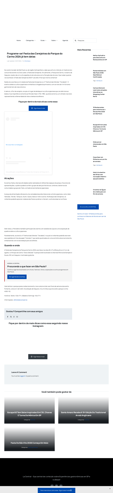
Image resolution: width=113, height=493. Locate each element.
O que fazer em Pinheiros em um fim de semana (100, 159)
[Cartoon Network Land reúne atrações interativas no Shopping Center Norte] (84, 87)
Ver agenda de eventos (17, 277)
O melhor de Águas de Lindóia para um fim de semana (99, 192)
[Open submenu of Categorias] (34, 40)
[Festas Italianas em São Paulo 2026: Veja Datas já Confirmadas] (84, 70)
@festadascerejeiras (20, 300)
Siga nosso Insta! (39, 108)
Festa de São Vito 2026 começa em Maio (29, 443)
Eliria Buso (27, 61)
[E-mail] (17, 317)
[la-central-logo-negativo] (56, 466)
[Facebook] (7, 317)
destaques (99, 80)
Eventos (30, 447)
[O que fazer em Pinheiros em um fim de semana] (84, 156)
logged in (23, 376)
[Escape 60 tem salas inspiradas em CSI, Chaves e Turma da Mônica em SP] (84, 124)
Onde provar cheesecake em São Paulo (100, 144)
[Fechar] (110, 488)
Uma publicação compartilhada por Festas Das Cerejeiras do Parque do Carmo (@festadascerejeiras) (35, 172)
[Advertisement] (56, 23)
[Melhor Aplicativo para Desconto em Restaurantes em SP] (84, 55)
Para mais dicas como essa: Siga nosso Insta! (55, 490)
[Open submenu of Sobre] (56, 40)
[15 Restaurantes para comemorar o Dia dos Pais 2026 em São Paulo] (84, 107)
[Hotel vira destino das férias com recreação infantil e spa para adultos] (84, 172)
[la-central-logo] (56, 3)
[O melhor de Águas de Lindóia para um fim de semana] (84, 189)
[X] (11, 317)
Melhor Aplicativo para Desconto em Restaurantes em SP (100, 57)
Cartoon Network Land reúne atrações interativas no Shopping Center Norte (100, 92)
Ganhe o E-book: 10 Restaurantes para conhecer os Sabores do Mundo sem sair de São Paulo (91, 216)
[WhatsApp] (14, 317)
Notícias (33, 420)
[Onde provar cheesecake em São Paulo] (84, 141)
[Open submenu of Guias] (45, 40)
